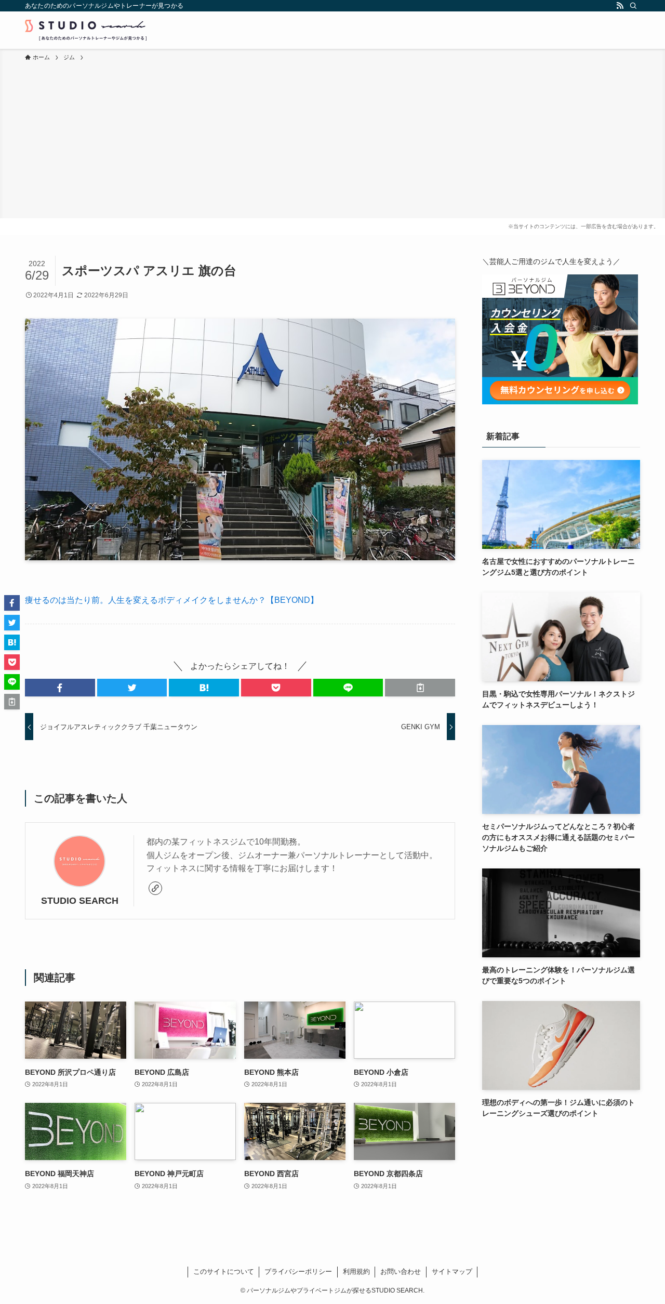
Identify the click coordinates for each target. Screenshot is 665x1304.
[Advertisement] (332, 140)
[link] (155, 888)
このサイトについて (223, 1271)
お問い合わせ (400, 1271)
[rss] (620, 5)
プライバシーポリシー (298, 1271)
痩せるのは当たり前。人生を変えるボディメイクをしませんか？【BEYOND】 (171, 600)
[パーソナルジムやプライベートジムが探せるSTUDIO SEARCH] (86, 30)
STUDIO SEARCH (79, 900)
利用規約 (356, 1271)
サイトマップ (452, 1271)
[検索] (633, 5)
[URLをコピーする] (420, 687)
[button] (60, 687)
